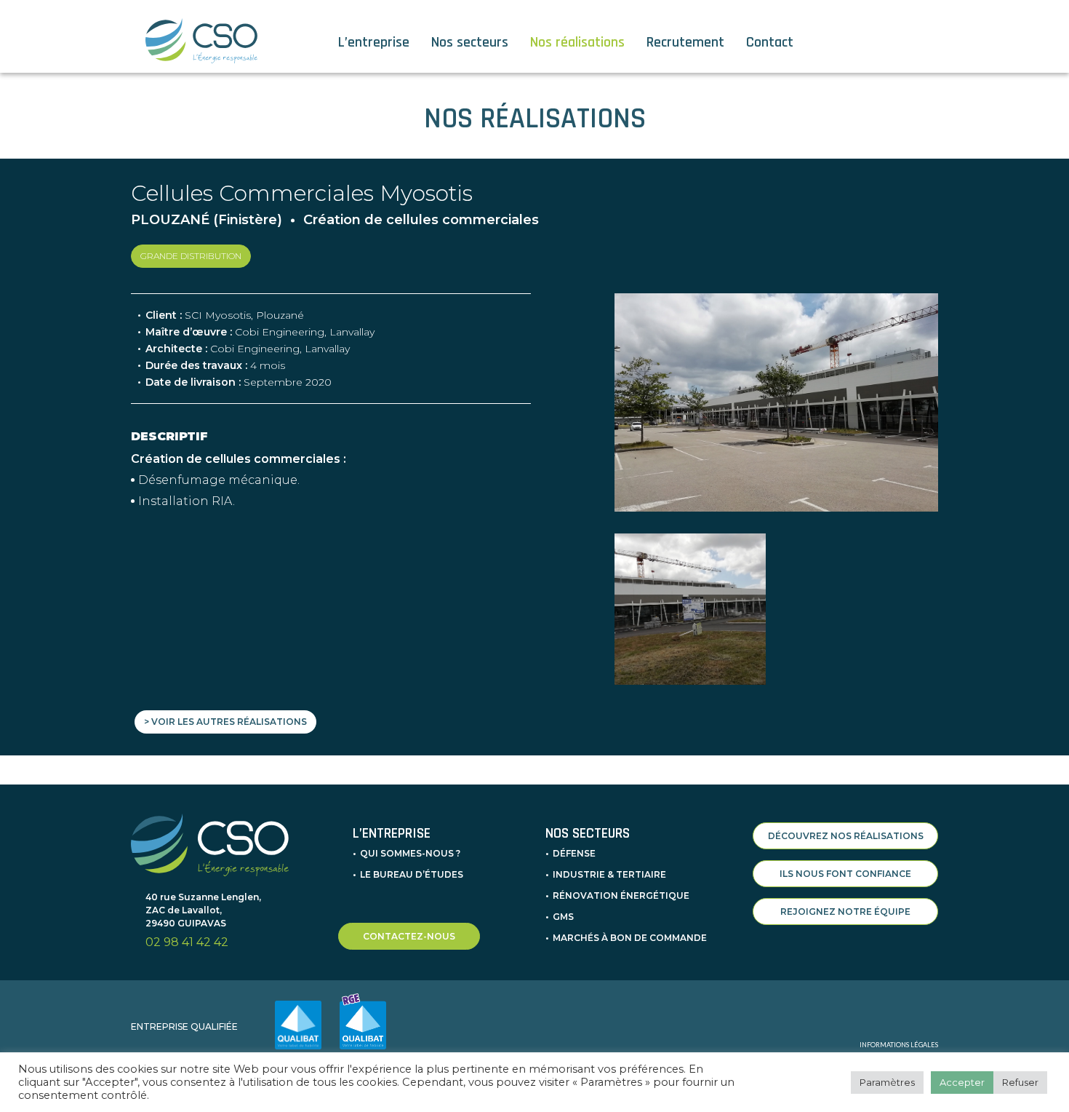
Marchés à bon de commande (630, 937)
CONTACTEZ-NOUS (409, 936)
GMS (563, 916)
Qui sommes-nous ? (410, 853)
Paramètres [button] (887, 1082)
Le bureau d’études (411, 874)
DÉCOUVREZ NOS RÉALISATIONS (846, 835)
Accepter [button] (962, 1082)
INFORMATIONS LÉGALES (899, 1045)
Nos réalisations (577, 42)
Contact (769, 42)
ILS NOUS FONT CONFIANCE (845, 873)
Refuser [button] (1020, 1082)
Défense (574, 853)
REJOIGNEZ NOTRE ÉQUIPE (845, 911)
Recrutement (685, 42)
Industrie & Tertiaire (609, 874)
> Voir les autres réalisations (225, 721)
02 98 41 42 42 (186, 942)
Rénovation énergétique (621, 895)
